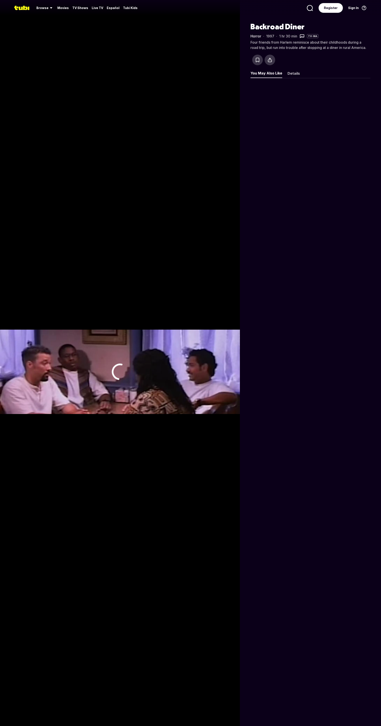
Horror (255, 36)
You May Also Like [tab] (266, 73)
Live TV (97, 8)
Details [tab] (294, 73)
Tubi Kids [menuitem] (130, 8)
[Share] (270, 60)
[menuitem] (45, 8)
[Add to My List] (257, 60)
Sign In (353, 8)
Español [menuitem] (113, 8)
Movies (63, 8)
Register (331, 8)
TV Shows (80, 8)
